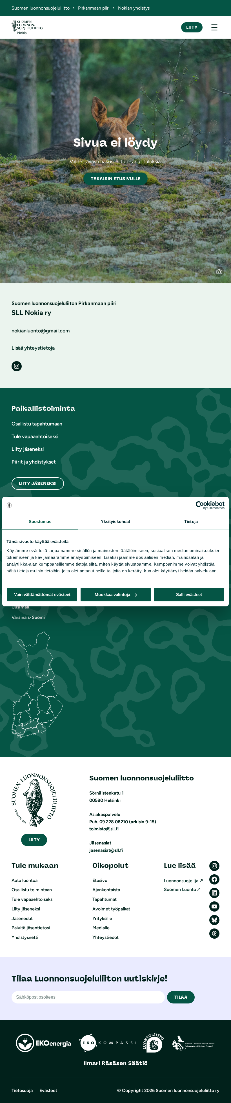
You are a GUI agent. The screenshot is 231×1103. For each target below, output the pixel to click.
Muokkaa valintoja (112, 594)
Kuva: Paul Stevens (222, 274)
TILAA (180, 997)
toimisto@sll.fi (104, 828)
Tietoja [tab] (191, 521)
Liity (191, 27)
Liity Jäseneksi (38, 483)
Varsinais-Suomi (28, 617)
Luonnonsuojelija (181, 880)
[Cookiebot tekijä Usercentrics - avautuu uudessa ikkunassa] (200, 505)
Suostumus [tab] (40, 521)
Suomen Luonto (180, 889)
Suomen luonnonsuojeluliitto (41, 8)
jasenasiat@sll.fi (106, 850)
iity (34, 839)
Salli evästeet (189, 594)
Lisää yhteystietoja (33, 348)
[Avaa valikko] (214, 27)
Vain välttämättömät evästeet (42, 594)
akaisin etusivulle (115, 178)
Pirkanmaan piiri (94, 8)
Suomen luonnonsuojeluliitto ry (187, 1090)
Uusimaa (20, 607)
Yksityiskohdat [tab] (115, 521)
